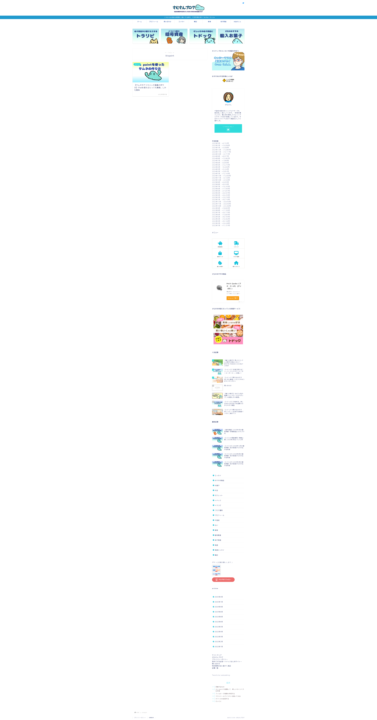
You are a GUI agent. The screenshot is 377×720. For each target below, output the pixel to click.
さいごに (218, 701)
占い (216, 525)
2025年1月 (219, 602)
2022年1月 (219, 647)
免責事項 (151, 717)
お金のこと (237, 22)
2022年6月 (219, 622)
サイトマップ (216, 655)
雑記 (195, 22)
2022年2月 (219, 642)
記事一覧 (215, 668)
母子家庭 (223, 22)
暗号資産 (218, 535)
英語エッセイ (219, 550)
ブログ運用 (219, 510)
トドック (218, 500)
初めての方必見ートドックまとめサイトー (227, 662)
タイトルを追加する (222, 699)
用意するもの (220, 687)
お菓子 (217, 485)
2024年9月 (219, 607)
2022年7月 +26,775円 (221, 212)
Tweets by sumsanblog (221, 675)
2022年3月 (219, 637)
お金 (216, 490)
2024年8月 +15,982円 (221, 158)
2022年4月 (219, 632)
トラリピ (218, 505)
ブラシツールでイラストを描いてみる (228, 696)
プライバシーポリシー (220, 659)
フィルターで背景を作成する (225, 694)
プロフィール (153, 22)
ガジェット (219, 495)
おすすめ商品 (219, 480)
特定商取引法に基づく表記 (221, 666)
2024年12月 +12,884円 (221, 150)
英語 (216, 545)
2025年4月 (219, 597)
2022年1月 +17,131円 (221, 225)
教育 (209, 22)
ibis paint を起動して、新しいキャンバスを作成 (230, 690)
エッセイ (181, 22)
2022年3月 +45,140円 (221, 221)
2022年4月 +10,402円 (221, 219)
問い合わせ (167, 22)
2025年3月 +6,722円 (220, 143)
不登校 (217, 520)
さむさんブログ (217, 657)
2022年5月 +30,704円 (221, 217)
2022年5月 (219, 627)
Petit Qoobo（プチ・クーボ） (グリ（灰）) (234, 286)
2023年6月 (219, 612)
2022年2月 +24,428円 (221, 223)
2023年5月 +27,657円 (221, 191)
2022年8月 (219, 617)
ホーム (139, 22)
